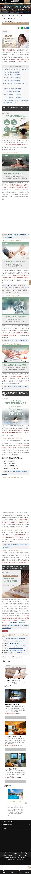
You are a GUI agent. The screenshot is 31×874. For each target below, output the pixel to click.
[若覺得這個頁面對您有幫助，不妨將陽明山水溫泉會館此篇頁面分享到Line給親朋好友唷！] (22, 27)
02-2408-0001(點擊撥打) (15, 643)
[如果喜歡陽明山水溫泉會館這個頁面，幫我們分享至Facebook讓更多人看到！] (28, 27)
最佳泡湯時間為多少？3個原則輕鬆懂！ (18, 340)
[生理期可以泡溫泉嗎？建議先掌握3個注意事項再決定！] (15, 671)
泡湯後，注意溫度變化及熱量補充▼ (13, 97)
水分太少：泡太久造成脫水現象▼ (12, 77)
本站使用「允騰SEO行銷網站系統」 (17, 859)
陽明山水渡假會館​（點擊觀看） (16, 648)
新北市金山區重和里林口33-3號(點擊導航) (15, 638)
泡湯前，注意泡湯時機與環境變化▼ (13, 91)
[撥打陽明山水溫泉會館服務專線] (27, 1)
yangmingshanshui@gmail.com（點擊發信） (18, 645)
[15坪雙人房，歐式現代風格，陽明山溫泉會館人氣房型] (15, 728)
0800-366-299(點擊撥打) (18, 641)
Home (3, 21)
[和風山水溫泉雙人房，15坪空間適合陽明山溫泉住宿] (15, 760)
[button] (14, 683)
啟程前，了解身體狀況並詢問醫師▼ (13, 88)
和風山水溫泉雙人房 (11, 769)
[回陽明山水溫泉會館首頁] (15, 1)
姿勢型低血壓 (5, 285)
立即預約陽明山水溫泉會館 (17, 622)
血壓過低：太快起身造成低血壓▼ (12, 74)
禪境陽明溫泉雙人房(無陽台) (13, 737)
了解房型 (15, 717)
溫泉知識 (12, 21)
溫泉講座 (7, 21)
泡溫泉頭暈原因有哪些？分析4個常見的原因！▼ (15, 69)
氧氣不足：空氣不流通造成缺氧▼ (12, 72)
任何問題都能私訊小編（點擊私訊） (17, 650)
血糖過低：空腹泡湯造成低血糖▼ (12, 80)
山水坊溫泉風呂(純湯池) (12, 704)
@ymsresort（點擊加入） (16, 652)
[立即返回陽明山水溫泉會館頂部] (29, 867)
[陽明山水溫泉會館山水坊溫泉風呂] (15, 696)
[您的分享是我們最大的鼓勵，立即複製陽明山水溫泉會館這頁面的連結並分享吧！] (25, 27)
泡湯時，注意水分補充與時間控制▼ (13, 94)
